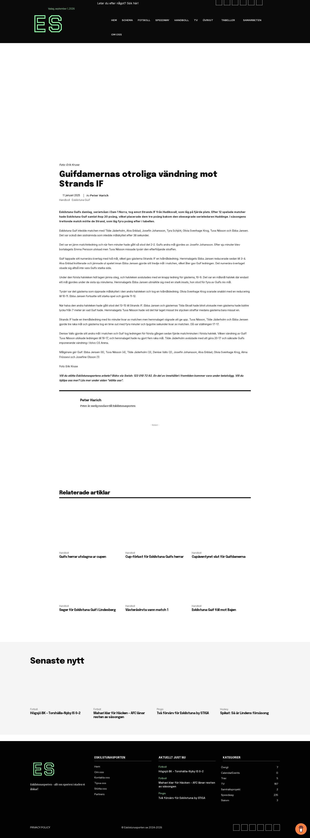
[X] (260, 827)
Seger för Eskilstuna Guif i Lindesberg (87, 610)
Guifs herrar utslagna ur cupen (82, 556)
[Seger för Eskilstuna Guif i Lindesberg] (88, 583)
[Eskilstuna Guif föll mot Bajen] (221, 583)
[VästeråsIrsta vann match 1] (154, 583)
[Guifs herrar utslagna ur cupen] (88, 530)
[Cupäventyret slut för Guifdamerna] (221, 530)
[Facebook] (236, 827)
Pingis (160, 709)
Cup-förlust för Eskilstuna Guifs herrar (154, 556)
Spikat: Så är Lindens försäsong (244, 713)
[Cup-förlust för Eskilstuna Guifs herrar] (154, 530)
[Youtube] (269, 827)
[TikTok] (252, 827)
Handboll (64, 200)
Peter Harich (99, 195)
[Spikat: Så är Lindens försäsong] (250, 687)
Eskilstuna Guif (81, 200)
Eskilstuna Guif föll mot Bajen (214, 610)
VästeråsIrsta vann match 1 (146, 610)
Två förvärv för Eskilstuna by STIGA (183, 713)
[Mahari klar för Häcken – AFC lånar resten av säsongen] (123, 687)
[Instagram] (244, 827)
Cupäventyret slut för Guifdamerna (218, 556)
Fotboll (34, 709)
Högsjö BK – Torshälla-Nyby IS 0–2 (55, 713)
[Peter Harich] (67, 406)
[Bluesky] (277, 827)
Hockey (224, 709)
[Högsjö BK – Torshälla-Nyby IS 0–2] (60, 687)
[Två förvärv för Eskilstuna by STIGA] (187, 687)
